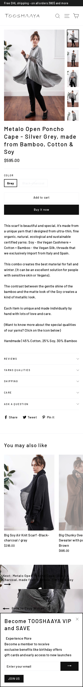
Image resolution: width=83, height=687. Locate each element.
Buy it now (41, 209)
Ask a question (16, 404)
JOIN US (14, 678)
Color (8, 175)
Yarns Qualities (17, 370)
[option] (34, 75)
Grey (10, 183)
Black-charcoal (33, 183)
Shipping (11, 381)
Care (8, 392)
